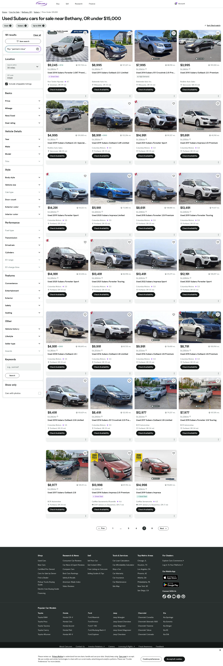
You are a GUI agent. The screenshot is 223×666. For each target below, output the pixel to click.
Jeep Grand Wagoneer (122, 630)
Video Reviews (68, 586)
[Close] (220, 650)
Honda (65, 613)
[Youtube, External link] (174, 596)
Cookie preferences (151, 659)
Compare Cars (68, 569)
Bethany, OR (27, 12)
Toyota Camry (43, 630)
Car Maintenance (119, 582)
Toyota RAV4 (42, 617)
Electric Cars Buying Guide (48, 589)
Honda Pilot (67, 630)
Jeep (115, 613)
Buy (57, 4)
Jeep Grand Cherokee (122, 621)
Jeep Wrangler (119, 617)
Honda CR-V (68, 617)
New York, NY (143, 586)
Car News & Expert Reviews (74, 565)
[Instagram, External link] (178, 596)
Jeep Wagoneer (119, 626)
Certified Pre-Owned (46, 569)
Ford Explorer (93, 634)
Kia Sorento (167, 621)
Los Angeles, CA (144, 569)
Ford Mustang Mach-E (97, 630)
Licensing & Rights (125, 646)
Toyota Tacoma (44, 626)
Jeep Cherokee (119, 634)
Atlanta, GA (142, 578)
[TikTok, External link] (164, 596)
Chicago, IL (142, 560)
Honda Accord (68, 626)
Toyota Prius (42, 621)
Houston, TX (142, 565)
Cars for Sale (14, 12)
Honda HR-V (68, 634)
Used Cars (42, 560)
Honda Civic (67, 621)
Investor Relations (95, 646)
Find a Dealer (43, 578)
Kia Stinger (167, 626)
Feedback (160, 646)
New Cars (41, 565)
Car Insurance (118, 578)
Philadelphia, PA (144, 582)
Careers (111, 646)
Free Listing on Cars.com (97, 569)
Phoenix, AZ (142, 573)
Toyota (40, 613)
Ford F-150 (92, 626)
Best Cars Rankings (70, 573)
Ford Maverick (93, 617)
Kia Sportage (168, 617)
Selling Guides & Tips (96, 573)
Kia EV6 (166, 634)
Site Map (116, 586)
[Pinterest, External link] (183, 596)
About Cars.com (65, 646)
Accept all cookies (174, 659)
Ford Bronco (93, 621)
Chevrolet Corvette (146, 617)
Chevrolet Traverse (145, 626)
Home (4, 12)
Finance (92, 4)
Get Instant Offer (94, 565)
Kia (164, 613)
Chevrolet (142, 613)
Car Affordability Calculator (123, 565)
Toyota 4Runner (44, 634)
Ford (90, 613)
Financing (41, 593)
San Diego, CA (143, 590)
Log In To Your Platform (171, 565)
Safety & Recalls (69, 578)
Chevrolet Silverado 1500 (148, 621)
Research (78, 4)
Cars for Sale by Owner (47, 573)
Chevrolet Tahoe (144, 630)
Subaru (37, 12)
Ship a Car (117, 569)
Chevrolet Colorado (146, 634)
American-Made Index (71, 582)
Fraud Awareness (145, 646)
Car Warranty (118, 573)
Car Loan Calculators (121, 560)
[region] (111, 657)
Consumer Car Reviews (72, 560)
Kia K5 (165, 630)
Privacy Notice (57, 656)
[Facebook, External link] (169, 596)
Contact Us (80, 646)
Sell (67, 4)
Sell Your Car (93, 560)
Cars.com (122, 656)
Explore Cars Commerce (172, 560)
